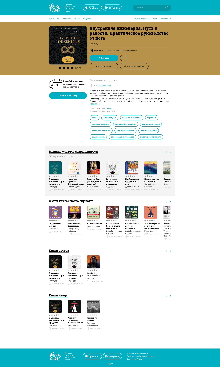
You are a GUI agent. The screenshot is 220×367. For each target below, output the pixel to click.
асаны (94, 118)
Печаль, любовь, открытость (151, 180)
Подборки (87, 19)
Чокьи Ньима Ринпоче (150, 185)
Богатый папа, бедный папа (74, 224)
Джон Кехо (53, 228)
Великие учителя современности (122, 51)
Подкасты (66, 19)
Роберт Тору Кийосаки (73, 229)
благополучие (110, 118)
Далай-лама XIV (94, 186)
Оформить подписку (68, 95)
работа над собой (149, 130)
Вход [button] (155, 19)
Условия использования (137, 353)
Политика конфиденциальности (140, 356)
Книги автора (59, 250)
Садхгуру (53, 186)
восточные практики (131, 118)
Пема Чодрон (74, 186)
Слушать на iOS (105, 66)
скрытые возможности (150, 137)
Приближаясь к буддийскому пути (132, 181)
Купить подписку (142, 19)
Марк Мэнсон (150, 231)
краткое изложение (125, 130)
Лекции (77, 19)
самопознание (98, 137)
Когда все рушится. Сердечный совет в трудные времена (76, 181)
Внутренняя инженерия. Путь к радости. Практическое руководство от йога (56, 181)
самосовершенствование (122, 137)
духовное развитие (100, 124)
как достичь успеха (151, 124)
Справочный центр (135, 359)
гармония (151, 118)
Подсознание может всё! (55, 224)
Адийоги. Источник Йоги (94, 274)
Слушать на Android (136, 66)
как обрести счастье (101, 130)
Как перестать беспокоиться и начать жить (113, 225)
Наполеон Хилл (93, 226)
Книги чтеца (58, 295)
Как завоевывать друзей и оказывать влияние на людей (133, 225)
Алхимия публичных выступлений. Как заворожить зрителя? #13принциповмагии (76, 320)
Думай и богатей (94, 223)
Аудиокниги (54, 19)
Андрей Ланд (74, 325)
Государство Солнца (93, 319)
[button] (54, 18)
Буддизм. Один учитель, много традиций (94, 181)
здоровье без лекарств (125, 124)
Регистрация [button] (165, 19)
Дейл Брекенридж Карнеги (114, 232)
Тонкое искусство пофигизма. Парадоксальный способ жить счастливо (152, 225)
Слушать (105, 58)
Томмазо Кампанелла (92, 324)
